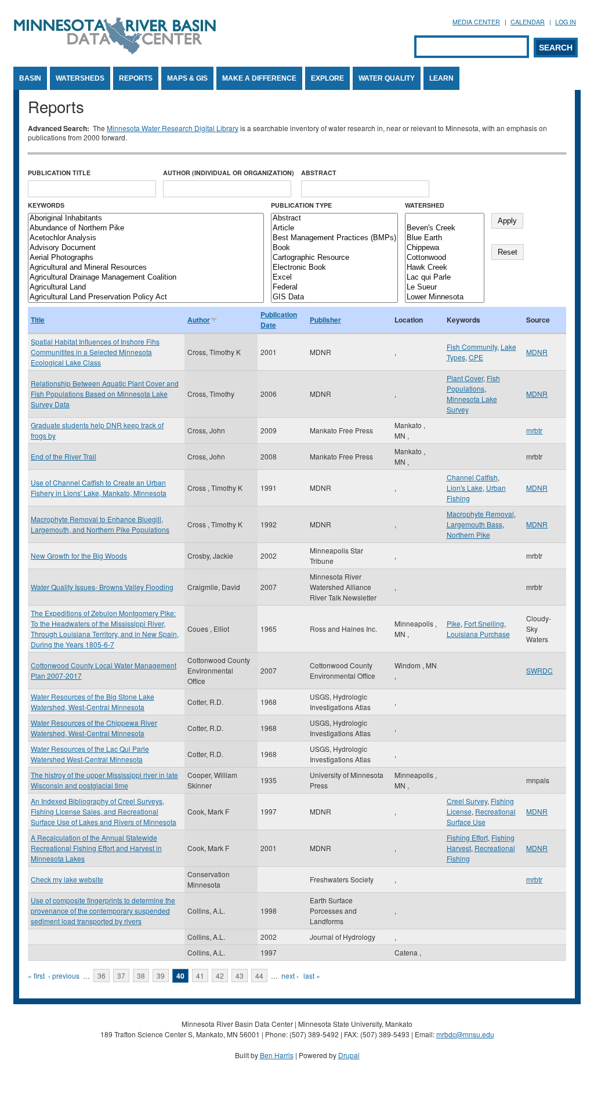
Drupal (349, 1055)
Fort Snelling (484, 623)
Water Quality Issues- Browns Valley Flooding (102, 587)
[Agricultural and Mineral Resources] (145, 268)
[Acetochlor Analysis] (145, 238)
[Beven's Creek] (444, 228)
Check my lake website (67, 879)
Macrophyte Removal (480, 514)
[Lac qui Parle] (444, 278)
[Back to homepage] (114, 51)
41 (200, 975)
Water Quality (386, 78)
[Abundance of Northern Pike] (145, 228)
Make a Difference (259, 78)
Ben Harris (277, 1055)
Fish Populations (473, 383)
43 (240, 975)
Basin (30, 78)
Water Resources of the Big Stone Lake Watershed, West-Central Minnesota (92, 702)
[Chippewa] (444, 248)
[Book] (334, 248)
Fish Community (472, 347)
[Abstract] (334, 218)
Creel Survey (467, 801)
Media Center (476, 21)
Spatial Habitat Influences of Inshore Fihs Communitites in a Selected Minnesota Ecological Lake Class (95, 351)
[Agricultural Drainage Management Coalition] (145, 278)
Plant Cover (465, 378)
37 (121, 975)
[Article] (334, 228)
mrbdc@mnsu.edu (465, 1034)
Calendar (527, 21)
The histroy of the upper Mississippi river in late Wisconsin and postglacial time (104, 780)
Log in (565, 21)
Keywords (46, 205)
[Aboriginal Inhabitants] (145, 218)
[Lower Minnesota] (444, 297)
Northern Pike (468, 535)
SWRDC (539, 670)
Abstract (318, 172)
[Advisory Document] (145, 248)
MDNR (537, 352)
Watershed (424, 205)
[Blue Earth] (444, 238)
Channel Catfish (472, 477)
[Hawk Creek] (444, 268)
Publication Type (301, 205)
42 (220, 975)
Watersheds (80, 78)
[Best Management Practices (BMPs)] (334, 238)
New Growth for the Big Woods (79, 555)
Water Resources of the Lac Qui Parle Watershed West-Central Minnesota (90, 754)
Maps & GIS (187, 78)
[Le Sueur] (444, 287)
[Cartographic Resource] (334, 258)
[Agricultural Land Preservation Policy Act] (145, 297)
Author (198, 319)
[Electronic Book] (334, 268)
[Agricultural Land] (145, 287)
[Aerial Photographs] (145, 258)
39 (161, 975)
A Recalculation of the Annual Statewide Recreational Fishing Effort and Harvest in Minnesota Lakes (96, 847)
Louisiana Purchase (478, 634)
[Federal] (334, 287)
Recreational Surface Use (481, 816)
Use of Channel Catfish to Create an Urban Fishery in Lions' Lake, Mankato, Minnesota (98, 487)
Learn (441, 78)
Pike (454, 623)
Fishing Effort (467, 837)
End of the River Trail (63, 456)
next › (290, 975)
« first (36, 975)
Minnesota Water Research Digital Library (172, 128)
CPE (476, 357)
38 (141, 975)
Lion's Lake (465, 488)
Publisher (325, 319)
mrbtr (534, 430)
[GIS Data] (334, 297)
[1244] (444, 218)
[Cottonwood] (444, 258)
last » (311, 975)
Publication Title (59, 172)
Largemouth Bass (474, 524)
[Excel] (334, 278)
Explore (327, 78)
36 (101, 975)
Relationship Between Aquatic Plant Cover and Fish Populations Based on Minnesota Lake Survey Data (105, 393)
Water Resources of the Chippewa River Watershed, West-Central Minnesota (94, 728)
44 (259, 975)
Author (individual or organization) (228, 172)
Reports (136, 78)
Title (38, 319)
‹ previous (63, 975)
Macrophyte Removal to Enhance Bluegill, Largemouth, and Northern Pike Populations (100, 524)
